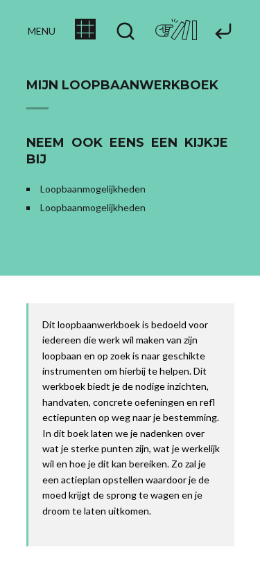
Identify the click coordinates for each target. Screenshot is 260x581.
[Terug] (223, 32)
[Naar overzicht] (85, 35)
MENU (41, 31)
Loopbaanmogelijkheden (93, 189)
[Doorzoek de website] (125, 32)
